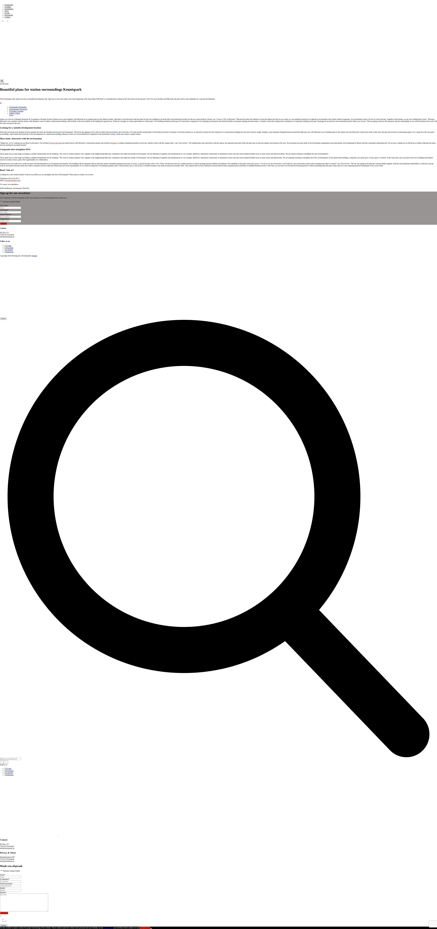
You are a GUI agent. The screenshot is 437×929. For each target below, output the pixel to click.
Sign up (3, 223)
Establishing (9, 9)
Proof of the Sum (56, 143)
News (7, 11)
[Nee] (151, 928)
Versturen (4, 913)
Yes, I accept (144, 928)
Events (7, 13)
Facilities (8, 7)
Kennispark (9, 5)
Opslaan (3, 925)
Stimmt (34, 256)
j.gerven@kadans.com (12, 180)
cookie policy (108, 928)
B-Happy (113, 143)
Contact (7, 17)
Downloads (9, 15)
